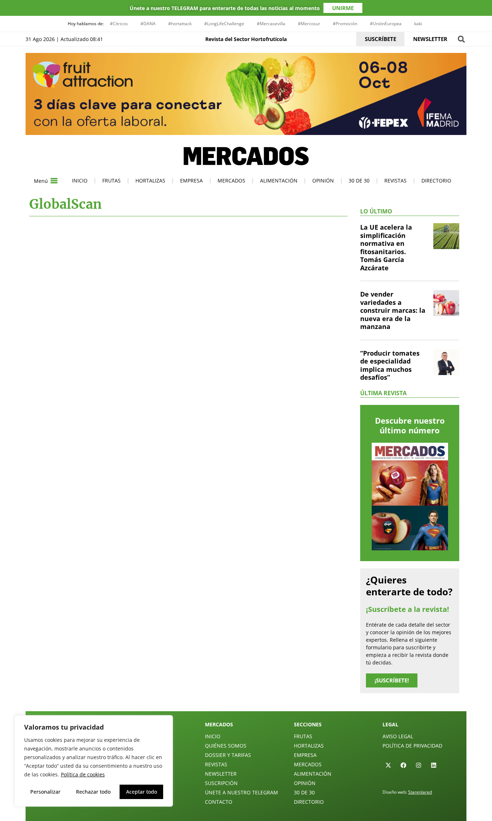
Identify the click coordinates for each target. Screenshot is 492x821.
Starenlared (420, 792)
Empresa (191, 180)
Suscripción (221, 783)
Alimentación (279, 180)
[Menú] (54, 180)
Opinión (323, 180)
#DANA (148, 24)
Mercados (231, 180)
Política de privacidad (412, 745)
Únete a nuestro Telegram (241, 792)
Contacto (218, 801)
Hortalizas (150, 180)
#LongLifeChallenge (224, 24)
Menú (41, 180)
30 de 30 (359, 180)
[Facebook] (403, 765)
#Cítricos (119, 24)
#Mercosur (309, 24)
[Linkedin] (433, 765)
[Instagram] (418, 765)
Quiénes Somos (225, 745)
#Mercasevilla (271, 24)
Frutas (111, 180)
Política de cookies (83, 774)
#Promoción (345, 24)
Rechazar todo (93, 791)
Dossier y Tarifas (228, 755)
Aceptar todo (141, 791)
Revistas (395, 180)
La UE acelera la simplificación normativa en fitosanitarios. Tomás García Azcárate (386, 247)
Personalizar (45, 791)
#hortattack (180, 24)
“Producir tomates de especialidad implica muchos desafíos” (390, 365)
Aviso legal (398, 736)
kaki (418, 24)
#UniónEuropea (386, 24)
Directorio (436, 180)
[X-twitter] (388, 765)
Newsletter (221, 773)
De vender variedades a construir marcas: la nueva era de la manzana (392, 310)
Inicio (80, 180)
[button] (461, 39)
